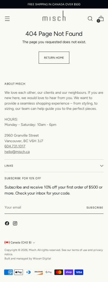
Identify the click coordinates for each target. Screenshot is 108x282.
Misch (32, 250)
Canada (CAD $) (21, 242)
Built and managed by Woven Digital (28, 258)
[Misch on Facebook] (8, 224)
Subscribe (95, 207)
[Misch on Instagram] (16, 224)
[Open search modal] (90, 18)
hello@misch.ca (17, 151)
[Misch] (54, 16)
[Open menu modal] (7, 18)
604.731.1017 (15, 146)
